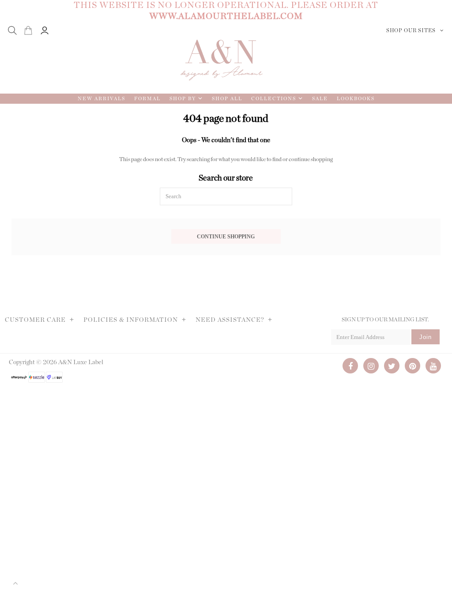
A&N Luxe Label (80, 362)
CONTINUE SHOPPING (226, 237)
